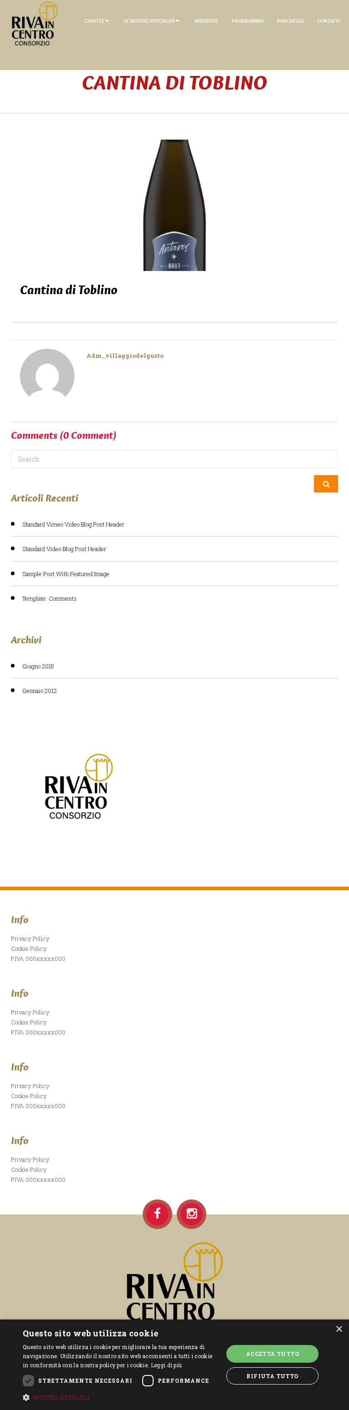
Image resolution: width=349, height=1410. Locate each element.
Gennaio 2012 (39, 691)
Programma (248, 20)
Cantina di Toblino (68, 289)
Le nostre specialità (149, 20)
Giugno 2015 (38, 666)
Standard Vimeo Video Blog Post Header (73, 524)
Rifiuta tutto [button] (272, 1376)
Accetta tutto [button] (272, 1353)
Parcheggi (290, 20)
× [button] (338, 1329)
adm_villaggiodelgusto (125, 355)
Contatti (328, 20)
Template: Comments (49, 598)
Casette (95, 20)
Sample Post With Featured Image (66, 574)
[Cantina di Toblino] (174, 205)
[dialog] (174, 1365)
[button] (120, 1397)
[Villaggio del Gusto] (31, 23)
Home (174, 99)
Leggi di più (166, 1365)
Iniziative (206, 20)
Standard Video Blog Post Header (64, 549)
